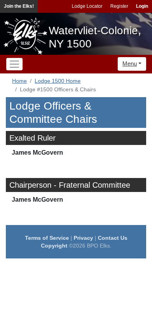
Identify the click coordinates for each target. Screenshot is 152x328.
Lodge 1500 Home (58, 81)
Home (19, 81)
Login (142, 6)
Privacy (83, 238)
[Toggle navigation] (14, 64)
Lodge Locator (87, 6)
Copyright (54, 246)
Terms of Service (47, 238)
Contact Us (112, 238)
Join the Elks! (19, 6)
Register (119, 6)
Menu (129, 63)
